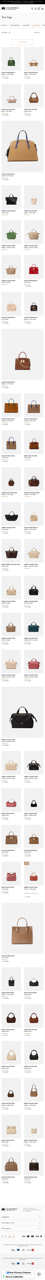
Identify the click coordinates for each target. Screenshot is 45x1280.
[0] (39, 9)
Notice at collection (13, 1277)
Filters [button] (4, 32)
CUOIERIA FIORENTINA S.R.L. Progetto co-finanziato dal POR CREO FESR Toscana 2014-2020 (22, 1245)
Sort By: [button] (37, 32)
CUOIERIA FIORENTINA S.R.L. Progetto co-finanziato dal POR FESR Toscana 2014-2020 (22, 1259)
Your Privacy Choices (20, 1272)
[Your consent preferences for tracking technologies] (4, 1276)
